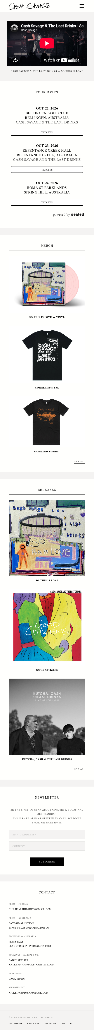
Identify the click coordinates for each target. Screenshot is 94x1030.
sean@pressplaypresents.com (30, 946)
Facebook (51, 1023)
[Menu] (82, 6)
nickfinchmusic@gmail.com (29, 992)
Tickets (47, 132)
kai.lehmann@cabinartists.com (31, 964)
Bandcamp (33, 1023)
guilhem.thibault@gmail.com (30, 909)
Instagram (15, 1023)
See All (79, 461)
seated (77, 214)
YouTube (67, 1023)
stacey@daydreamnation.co (29, 927)
